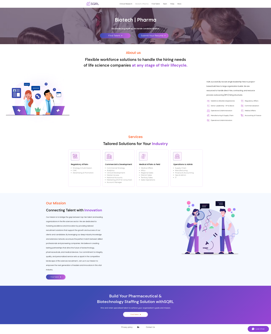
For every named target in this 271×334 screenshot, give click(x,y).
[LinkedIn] (138, 327)
